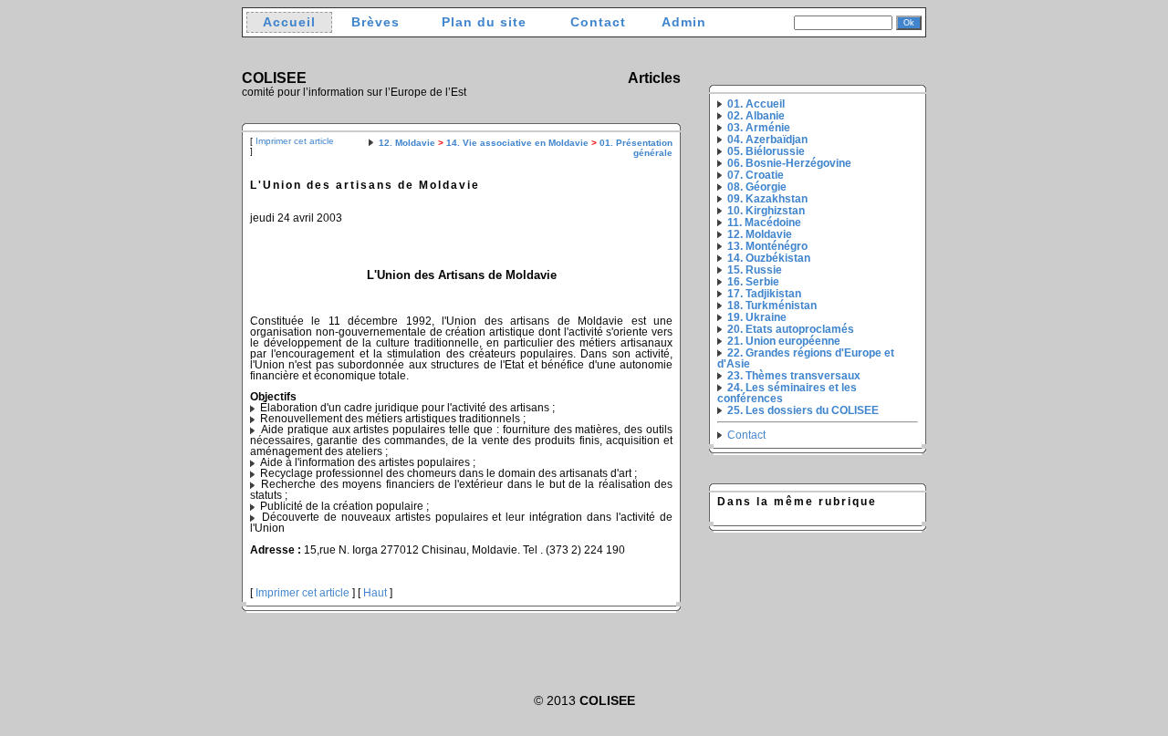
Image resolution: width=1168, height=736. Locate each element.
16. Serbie (753, 281)
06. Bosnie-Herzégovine (789, 163)
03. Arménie (758, 127)
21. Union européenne (783, 341)
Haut (375, 592)
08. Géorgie (757, 186)
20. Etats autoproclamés (790, 329)
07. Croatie (755, 175)
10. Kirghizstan (766, 210)
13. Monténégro (767, 246)
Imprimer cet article (295, 141)
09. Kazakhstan (767, 198)
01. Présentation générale (636, 148)
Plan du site (484, 22)
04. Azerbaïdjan (767, 139)
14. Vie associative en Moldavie (517, 143)
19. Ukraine (757, 317)
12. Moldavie (407, 143)
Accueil (289, 22)
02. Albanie (756, 115)
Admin (684, 22)
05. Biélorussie (766, 151)
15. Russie (754, 269)
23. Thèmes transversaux (793, 375)
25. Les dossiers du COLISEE (803, 410)
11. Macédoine (764, 222)
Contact (598, 22)
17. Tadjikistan (764, 293)
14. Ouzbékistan (768, 258)
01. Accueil (756, 103)
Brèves (375, 22)
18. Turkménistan (772, 305)
